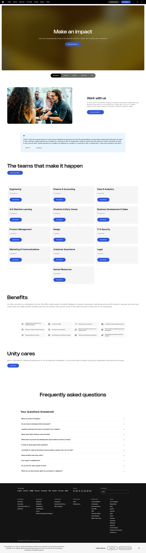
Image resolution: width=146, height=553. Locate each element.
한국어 (66, 490)
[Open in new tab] (29, 506)
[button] (114, 2)
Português (44, 490)
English (20, 490)
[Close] (139, 548)
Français (37, 490)
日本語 (31, 490)
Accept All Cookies (125, 548)
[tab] (56, 75)
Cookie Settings (100, 548)
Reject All (112, 548)
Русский (60, 490)
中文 (49, 490)
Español (54, 490)
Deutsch (25, 490)
